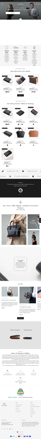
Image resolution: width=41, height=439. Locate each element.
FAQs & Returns (18, 406)
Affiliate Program (33, 413)
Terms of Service (18, 411)
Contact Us (17, 408)
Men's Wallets (32, 404)
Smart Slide (7, 87)
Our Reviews (32, 409)
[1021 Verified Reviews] (20, 395)
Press (31, 416)
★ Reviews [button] (40, 220)
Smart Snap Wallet (7, 161)
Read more (3, 307)
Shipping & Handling (19, 404)
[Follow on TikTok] (12, 428)
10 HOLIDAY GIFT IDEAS (25, 307)
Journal (31, 414)
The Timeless (33, 140)
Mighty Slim (20, 119)
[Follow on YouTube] (9, 428)
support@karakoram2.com (5, 423)
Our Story (17, 209)
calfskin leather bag (5, 298)
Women (12, 12)
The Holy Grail (20, 140)
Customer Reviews (22, 209)
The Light (33, 119)
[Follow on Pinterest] (7, 428)
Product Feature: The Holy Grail (9, 300)
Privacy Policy (18, 409)
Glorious (7, 140)
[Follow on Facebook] (2, 428)
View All (20, 95)
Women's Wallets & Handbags (34, 406)
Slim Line (33, 87)
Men (28, 12)
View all (20, 318)
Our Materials (32, 411)
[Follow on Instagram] (4, 428)
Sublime (20, 87)
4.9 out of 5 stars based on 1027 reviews (25, 397)
